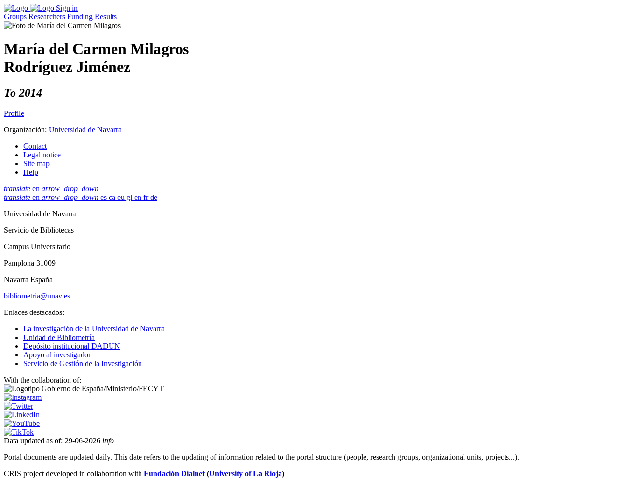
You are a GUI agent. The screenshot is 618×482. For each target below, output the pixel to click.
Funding (80, 17)
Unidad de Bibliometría (59, 337)
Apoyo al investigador (57, 355)
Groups (15, 17)
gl (130, 197)
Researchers (46, 17)
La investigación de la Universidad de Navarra (94, 329)
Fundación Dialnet (174, 473)
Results (106, 17)
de (153, 197)
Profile (14, 113)
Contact (35, 146)
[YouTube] (22, 423)
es (104, 197)
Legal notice (42, 155)
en (51, 188)
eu (121, 197)
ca (113, 197)
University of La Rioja (245, 473)
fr (146, 197)
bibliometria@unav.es (37, 296)
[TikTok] (19, 432)
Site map (36, 163)
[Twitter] (18, 406)
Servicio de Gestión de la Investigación (82, 363)
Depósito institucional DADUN (71, 346)
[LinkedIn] (22, 415)
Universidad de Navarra (85, 130)
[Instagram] (23, 397)
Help (30, 172)
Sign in (67, 8)
